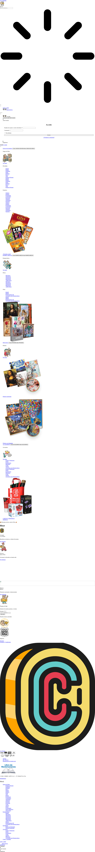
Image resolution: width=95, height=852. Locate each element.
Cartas (7, 465)
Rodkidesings (3, 778)
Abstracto (8, 199)
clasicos (7, 805)
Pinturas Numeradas (10, 828)
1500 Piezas (8, 278)
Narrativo (8, 201)
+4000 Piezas (8, 280)
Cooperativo (8, 196)
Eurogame (8, 197)
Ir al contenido (3, 0)
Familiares (8, 171)
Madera (7, 293)
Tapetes (7, 466)
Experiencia (8, 195)
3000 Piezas (8, 819)
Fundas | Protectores (10, 460)
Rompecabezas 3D (10, 294)
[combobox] (6, 8)
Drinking (8, 173)
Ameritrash (8, 200)
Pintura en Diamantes (10, 826)
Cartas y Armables (7, 839)
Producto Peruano (9, 177)
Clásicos (7, 192)
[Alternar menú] (0, 146)
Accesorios (5, 829)
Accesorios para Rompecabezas (12, 296)
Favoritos (2, 846)
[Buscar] (0, 104)
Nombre (2, 611)
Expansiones (8, 463)
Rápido (7, 170)
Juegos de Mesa (6, 784)
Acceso (48, 135)
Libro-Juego (8, 810)
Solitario (7, 194)
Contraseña (7, 130)
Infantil (7, 168)
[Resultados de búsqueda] (47, 56)
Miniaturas (8, 464)
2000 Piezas (8, 279)
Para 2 (7, 175)
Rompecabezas (6, 811)
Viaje (7, 176)
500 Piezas (8, 275)
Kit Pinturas (5, 825)
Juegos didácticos (9, 809)
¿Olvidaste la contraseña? (48, 137)
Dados (7, 461)
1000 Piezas (8, 276)
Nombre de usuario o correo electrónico (13, 127)
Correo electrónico (4, 612)
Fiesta (7, 172)
